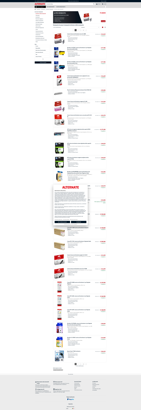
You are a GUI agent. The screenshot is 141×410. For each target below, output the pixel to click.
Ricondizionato (50, 6)
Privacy (93, 387)
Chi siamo (94, 383)
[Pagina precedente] (73, 30)
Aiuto (102, 1)
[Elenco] (102, 27)
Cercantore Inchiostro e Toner (41, 39)
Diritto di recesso (77, 385)
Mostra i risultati (43, 62)
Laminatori (38, 17)
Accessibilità (94, 390)
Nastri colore (38, 25)
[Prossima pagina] (86, 30)
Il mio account (76, 383)
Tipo (36, 54)
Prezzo (37, 46)
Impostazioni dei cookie (96, 388)
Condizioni (94, 385)
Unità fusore (38, 34)
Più (43, 59)
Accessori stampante (49, 9)
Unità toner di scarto (39, 32)
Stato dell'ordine (77, 384)
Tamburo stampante (39, 20)
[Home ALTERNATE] (40, 4)
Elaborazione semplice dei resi (73, 1)
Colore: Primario (38, 56)
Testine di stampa (39, 24)
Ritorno (75, 387)
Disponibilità (38, 48)
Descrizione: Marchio (39, 52)
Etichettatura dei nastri (40, 38)
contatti (105, 1)
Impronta (70, 404)
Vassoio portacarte (39, 31)
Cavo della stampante (40, 22)
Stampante (43, 9)
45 (83, 30)
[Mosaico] (105, 27)
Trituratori (38, 15)
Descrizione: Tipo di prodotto (41, 50)
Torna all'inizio (70, 374)
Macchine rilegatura (39, 18)
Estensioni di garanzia (40, 27)
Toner (37, 41)
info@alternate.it (58, 384)
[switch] (105, 6)
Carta (37, 29)
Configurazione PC (60, 6)
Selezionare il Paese (70, 406)
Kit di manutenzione (39, 36)
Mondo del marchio (95, 384)
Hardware (38, 9)
